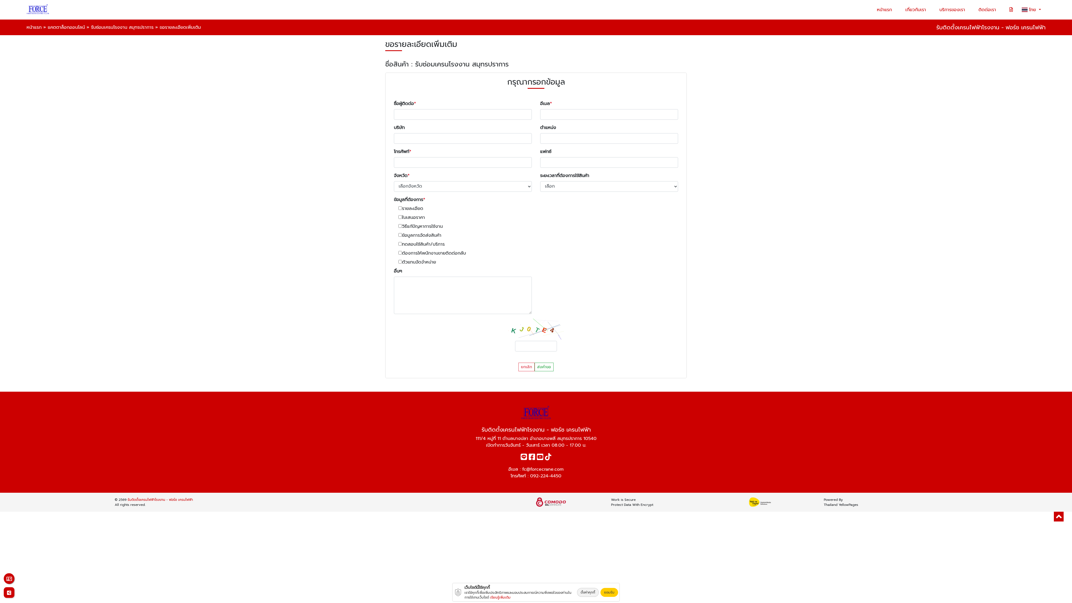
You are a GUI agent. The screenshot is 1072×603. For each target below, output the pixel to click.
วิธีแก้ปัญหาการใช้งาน (422, 226)
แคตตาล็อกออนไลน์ (66, 27)
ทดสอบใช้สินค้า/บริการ (423, 244)
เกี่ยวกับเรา (915, 9)
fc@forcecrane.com (543, 469)
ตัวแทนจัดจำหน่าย (419, 262)
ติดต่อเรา (987, 9)
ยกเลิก (526, 367)
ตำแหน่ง (548, 127)
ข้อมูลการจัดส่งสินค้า (421, 235)
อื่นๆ (398, 271)
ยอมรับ (609, 592)
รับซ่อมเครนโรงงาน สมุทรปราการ (122, 27)
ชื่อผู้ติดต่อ (404, 103)
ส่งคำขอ (544, 367)
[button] (1059, 516)
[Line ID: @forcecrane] (524, 458)
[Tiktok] (548, 458)
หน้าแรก (884, 9)
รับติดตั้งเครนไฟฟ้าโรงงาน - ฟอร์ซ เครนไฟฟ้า (160, 499)
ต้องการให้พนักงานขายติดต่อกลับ (434, 253)
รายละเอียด (412, 208)
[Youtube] (540, 458)
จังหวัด (401, 175)
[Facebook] (532, 458)
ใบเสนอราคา (413, 217)
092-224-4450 (545, 476)
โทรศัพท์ (401, 151)
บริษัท (399, 127)
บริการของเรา (952, 9)
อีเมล (545, 103)
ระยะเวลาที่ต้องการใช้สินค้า (564, 175)
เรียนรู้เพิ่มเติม (500, 597)
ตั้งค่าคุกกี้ (588, 592)
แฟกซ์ (545, 151)
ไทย (1033, 9)
